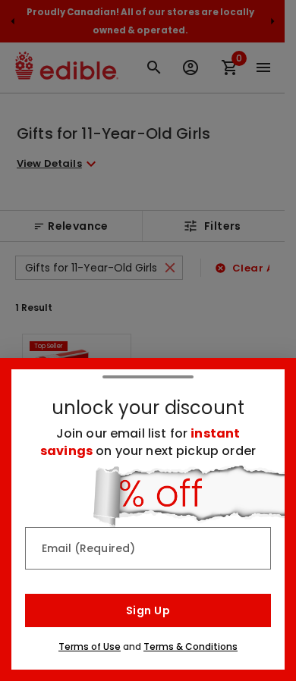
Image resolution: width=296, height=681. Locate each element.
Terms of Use (89, 646)
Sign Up (148, 610)
